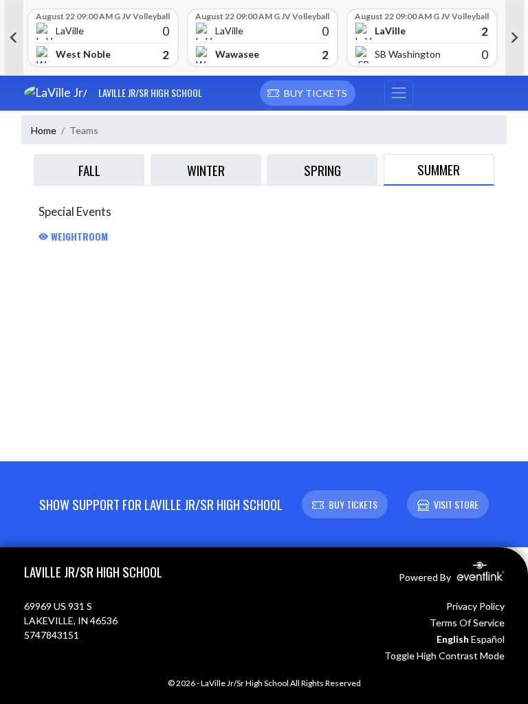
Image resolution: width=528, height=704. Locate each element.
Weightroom (78, 236)
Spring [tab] (322, 169)
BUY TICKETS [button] (353, 504)
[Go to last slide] (13, 38)
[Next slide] (515, 38)
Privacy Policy (475, 606)
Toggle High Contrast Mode (444, 655)
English (453, 639)
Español (488, 639)
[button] (307, 93)
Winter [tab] (206, 169)
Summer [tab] (438, 169)
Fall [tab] (89, 169)
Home (43, 130)
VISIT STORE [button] (456, 504)
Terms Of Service (467, 622)
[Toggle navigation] (398, 93)
